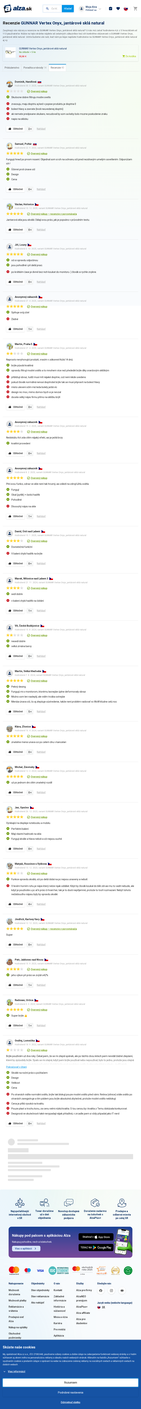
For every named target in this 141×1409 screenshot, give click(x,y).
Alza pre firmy (84, 1290)
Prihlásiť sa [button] (91, 10)
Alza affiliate (83, 1313)
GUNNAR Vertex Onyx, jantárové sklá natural (62, 23)
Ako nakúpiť (37, 1302)
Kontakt (58, 1290)
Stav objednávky (40, 1290)
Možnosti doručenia (14, 1292)
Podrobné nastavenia (70, 1392)
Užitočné (18, 128)
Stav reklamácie (40, 1296)
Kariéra (58, 1323)
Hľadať (68, 8)
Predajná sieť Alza (16, 1319)
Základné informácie (60, 1298)
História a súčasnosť (60, 1308)
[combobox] (52, 8)
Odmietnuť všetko (70, 1402)
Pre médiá (59, 1329)
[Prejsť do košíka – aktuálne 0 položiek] (135, 9)
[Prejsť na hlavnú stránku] (18, 8)
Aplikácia (59, 1335)
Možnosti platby (17, 1300)
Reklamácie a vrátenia (16, 1308)
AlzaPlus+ (82, 1306)
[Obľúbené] (118, 9)
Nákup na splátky (18, 1327)
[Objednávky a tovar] (111, 9)
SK (103, 1307)
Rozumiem (70, 1382)
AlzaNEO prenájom (81, 1298)
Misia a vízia (61, 1317)
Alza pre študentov (81, 1321)
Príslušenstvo (12, 67)
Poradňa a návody (35, 67)
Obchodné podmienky (15, 1335)
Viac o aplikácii (23, 1248)
